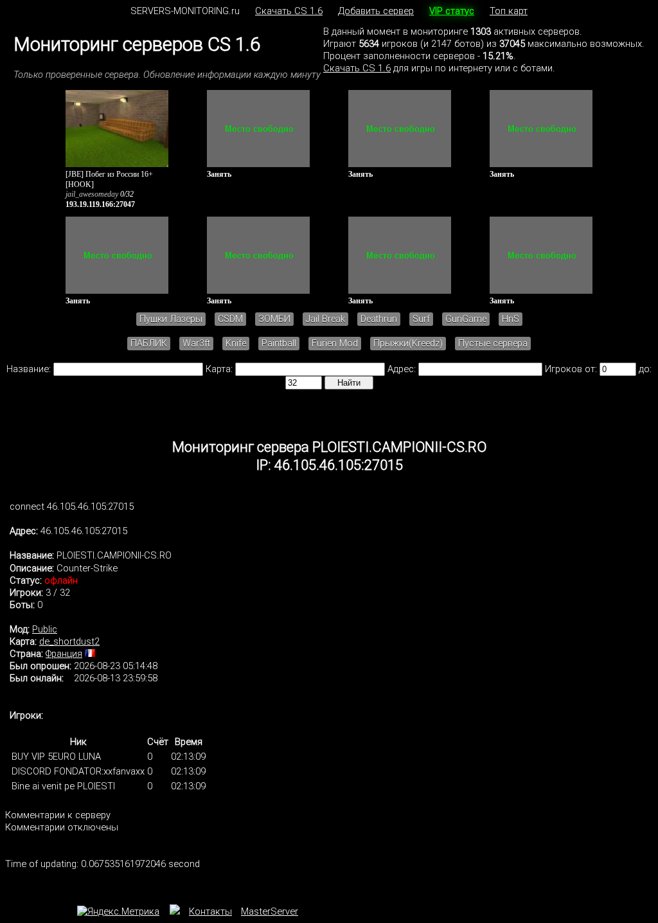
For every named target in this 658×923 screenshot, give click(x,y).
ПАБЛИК (148, 343)
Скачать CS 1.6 (289, 11)
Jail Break (325, 319)
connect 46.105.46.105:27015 (72, 506)
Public (44, 629)
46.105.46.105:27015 (83, 531)
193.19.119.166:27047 (100, 204)
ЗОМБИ (274, 319)
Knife (236, 343)
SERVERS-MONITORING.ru (185, 11)
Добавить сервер (376, 11)
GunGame (465, 319)
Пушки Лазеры (170, 319)
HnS (510, 319)
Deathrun (378, 319)
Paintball (279, 343)
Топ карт (509, 11)
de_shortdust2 (69, 641)
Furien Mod (335, 343)
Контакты (210, 911)
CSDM (230, 319)
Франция (64, 653)
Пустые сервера (493, 343)
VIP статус (451, 11)
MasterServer (269, 911)
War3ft (196, 343)
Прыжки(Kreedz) (408, 343)
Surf (421, 319)
